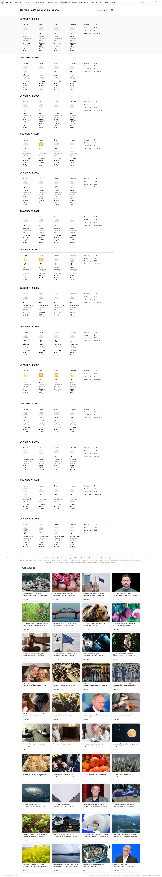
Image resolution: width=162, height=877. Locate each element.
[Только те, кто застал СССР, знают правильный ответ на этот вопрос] (126, 677)
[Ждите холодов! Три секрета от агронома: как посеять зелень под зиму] (36, 828)
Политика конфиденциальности (103, 875)
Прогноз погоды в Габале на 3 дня (18, 558)
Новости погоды (122, 558)
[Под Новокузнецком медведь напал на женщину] (96, 617)
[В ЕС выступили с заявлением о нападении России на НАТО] (66, 647)
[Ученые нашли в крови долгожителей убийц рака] (96, 647)
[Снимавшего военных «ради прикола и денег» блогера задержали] (126, 798)
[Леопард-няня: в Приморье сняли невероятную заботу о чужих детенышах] (36, 617)
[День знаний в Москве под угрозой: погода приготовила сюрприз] (126, 647)
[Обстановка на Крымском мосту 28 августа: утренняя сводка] (66, 617)
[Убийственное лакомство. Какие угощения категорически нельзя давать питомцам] (36, 707)
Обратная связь (135, 875)
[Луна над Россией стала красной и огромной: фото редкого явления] (126, 738)
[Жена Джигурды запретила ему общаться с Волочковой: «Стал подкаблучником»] (36, 677)
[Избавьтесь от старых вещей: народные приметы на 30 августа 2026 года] (96, 677)
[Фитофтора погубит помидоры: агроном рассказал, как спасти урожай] (96, 768)
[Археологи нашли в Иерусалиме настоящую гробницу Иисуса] (36, 768)
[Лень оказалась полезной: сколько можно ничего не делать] (126, 707)
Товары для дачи (149, 558)
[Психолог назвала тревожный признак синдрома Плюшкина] (66, 677)
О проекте (90, 875)
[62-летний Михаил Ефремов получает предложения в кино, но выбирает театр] (96, 798)
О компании (9, 875)
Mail (3, 875)
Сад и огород (135, 558)
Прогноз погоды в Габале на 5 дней (46, 558)
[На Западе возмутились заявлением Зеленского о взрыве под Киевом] (126, 587)
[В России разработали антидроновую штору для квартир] (66, 798)
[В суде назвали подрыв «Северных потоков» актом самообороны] (36, 798)
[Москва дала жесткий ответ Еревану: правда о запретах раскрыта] (96, 587)
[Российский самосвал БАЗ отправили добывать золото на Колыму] (66, 828)
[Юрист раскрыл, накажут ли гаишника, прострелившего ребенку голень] (36, 647)
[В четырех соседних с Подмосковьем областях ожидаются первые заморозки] (66, 707)
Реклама (16, 875)
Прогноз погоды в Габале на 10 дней (101, 558)
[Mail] (3, 2)
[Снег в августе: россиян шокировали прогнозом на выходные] (126, 768)
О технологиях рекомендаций (122, 875)
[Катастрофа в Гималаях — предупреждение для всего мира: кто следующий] (36, 587)
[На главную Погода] (8, 2)
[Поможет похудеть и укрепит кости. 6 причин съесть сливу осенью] (126, 617)
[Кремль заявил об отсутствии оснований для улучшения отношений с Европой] (126, 858)
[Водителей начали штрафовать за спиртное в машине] (96, 858)
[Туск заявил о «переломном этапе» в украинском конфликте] (96, 707)
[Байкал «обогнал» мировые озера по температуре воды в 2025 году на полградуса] (66, 858)
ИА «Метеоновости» (154, 875)
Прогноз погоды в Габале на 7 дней (73, 558)
